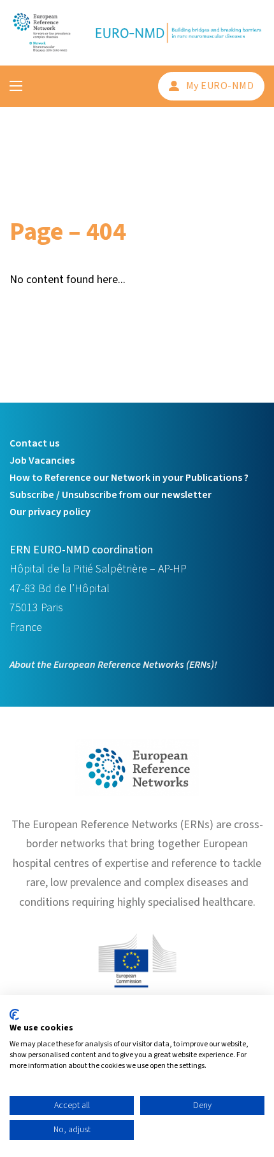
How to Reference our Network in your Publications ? (129, 478)
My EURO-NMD (220, 86)
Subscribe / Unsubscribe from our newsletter (111, 495)
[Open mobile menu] (16, 86)
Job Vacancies (42, 461)
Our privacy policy (50, 512)
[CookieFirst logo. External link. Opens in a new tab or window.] (14, 1014)
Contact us (34, 443)
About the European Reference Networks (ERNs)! (113, 665)
